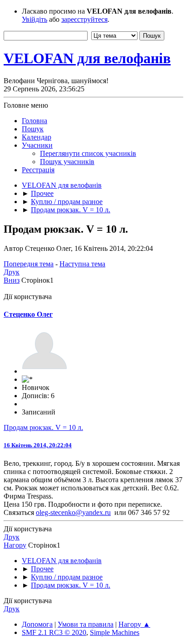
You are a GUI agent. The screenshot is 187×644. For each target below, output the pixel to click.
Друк (12, 272)
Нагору (15, 545)
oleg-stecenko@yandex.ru (73, 512)
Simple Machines (114, 632)
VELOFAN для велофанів (87, 58)
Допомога (37, 624)
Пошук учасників (67, 161)
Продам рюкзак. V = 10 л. (43, 427)
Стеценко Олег (28, 314)
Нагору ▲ (134, 624)
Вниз (12, 280)
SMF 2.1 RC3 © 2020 (54, 632)
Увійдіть (34, 19)
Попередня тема (29, 264)
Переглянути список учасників (88, 153)
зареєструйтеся (84, 19)
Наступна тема (82, 264)
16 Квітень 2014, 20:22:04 (38, 445)
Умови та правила (85, 624)
